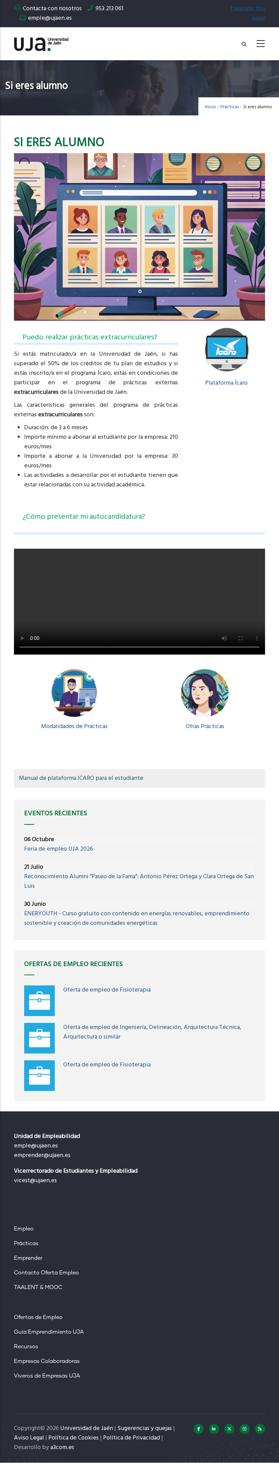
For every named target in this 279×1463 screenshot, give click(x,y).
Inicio (210, 107)
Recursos (26, 1346)
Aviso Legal (29, 1438)
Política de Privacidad (131, 1438)
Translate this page (247, 13)
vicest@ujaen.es (35, 1181)
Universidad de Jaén (86, 1428)
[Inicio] (41, 41)
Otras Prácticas (205, 727)
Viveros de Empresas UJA (47, 1376)
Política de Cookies (73, 1438)
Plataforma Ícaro (226, 383)
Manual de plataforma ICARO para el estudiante (81, 778)
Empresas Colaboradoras (47, 1361)
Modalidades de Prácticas (74, 727)
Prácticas (229, 107)
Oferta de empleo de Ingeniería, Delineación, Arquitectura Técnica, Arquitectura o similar (152, 1032)
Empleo (24, 1229)
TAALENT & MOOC (38, 1287)
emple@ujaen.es (36, 1146)
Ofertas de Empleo (38, 1317)
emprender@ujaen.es (42, 1155)
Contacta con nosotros (52, 9)
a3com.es (62, 1447)
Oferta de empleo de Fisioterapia (107, 990)
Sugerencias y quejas (144, 1428)
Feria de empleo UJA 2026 (58, 849)
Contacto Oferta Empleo (46, 1272)
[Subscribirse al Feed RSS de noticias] (260, 1429)
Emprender (28, 1258)
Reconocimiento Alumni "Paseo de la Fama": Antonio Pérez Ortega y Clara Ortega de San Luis (139, 881)
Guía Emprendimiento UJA (49, 1332)
